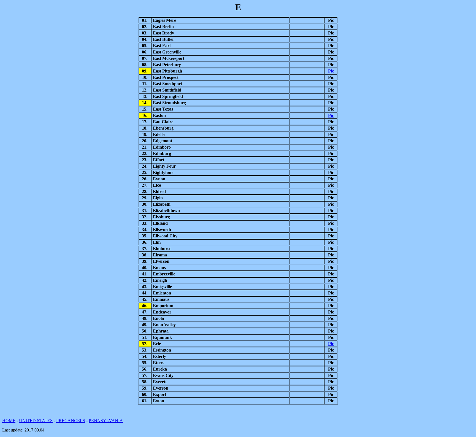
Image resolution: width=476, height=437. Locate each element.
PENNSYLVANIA (106, 420)
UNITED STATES (36, 420)
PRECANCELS (70, 420)
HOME (8, 420)
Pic (331, 71)
